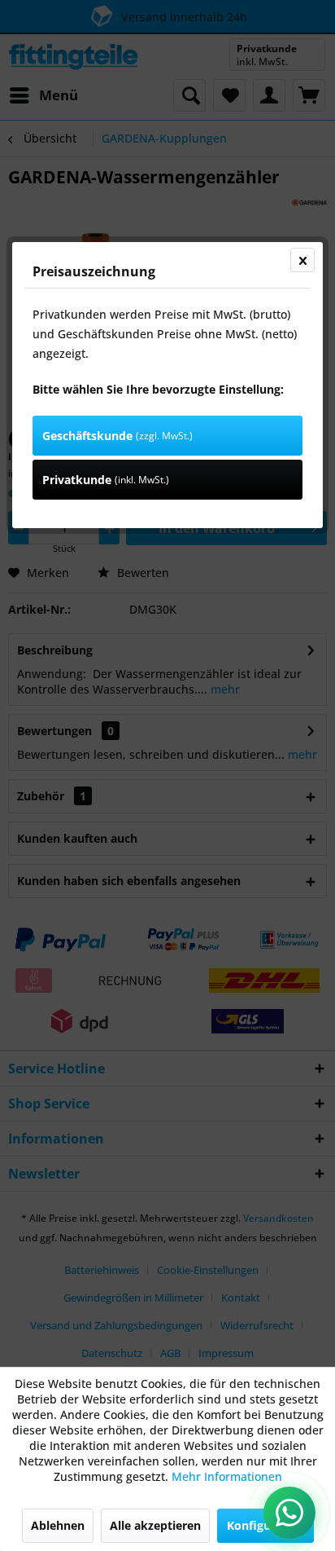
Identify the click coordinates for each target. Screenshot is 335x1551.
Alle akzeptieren (155, 1525)
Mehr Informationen (227, 1476)
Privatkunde (105, 479)
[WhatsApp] (289, 1513)
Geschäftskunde (117, 435)
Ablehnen (58, 1525)
